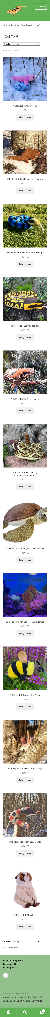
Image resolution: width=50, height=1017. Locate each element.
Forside (9, 25)
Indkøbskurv (38, 1010)
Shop (17, 25)
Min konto (8, 1012)
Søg (25, 1012)
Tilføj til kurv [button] (25, 117)
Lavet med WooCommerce (29, 1000)
